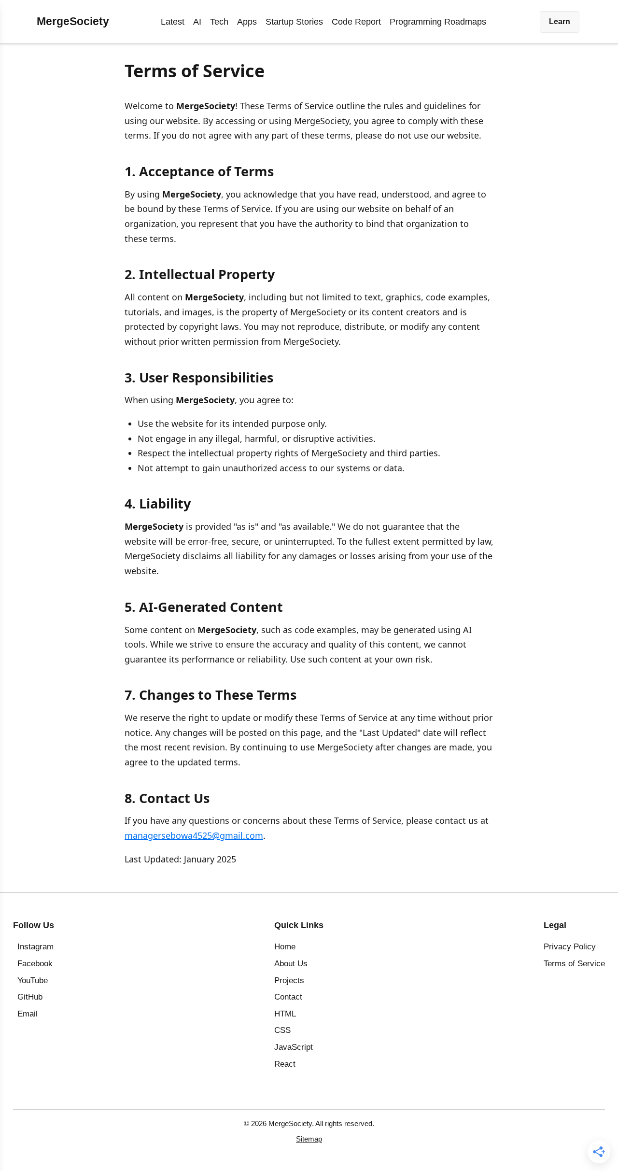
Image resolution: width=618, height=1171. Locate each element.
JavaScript (293, 1047)
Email (27, 1013)
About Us (291, 963)
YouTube (32, 980)
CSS (282, 1030)
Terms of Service (574, 963)
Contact (288, 997)
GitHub (29, 997)
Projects (289, 980)
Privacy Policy (570, 946)
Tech (219, 22)
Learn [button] (559, 21)
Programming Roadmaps (438, 22)
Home (284, 946)
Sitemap (309, 1139)
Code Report (356, 22)
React (284, 1064)
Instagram (35, 946)
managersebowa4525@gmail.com (194, 835)
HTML (285, 1013)
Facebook (35, 963)
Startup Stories (294, 22)
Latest (172, 22)
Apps (247, 22)
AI (197, 22)
